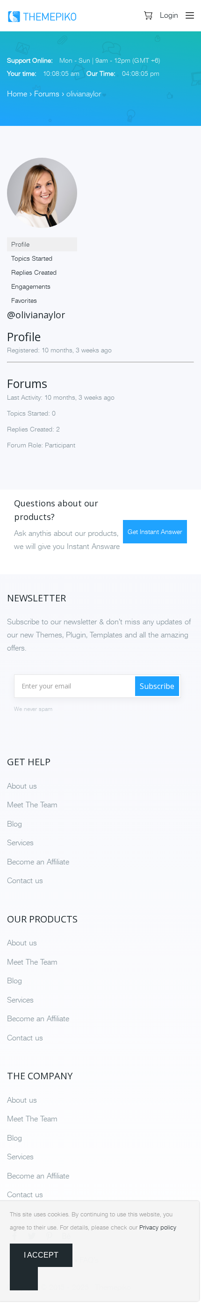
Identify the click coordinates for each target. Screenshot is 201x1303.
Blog (14, 823)
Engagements (30, 286)
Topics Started (31, 258)
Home (17, 93)
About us (22, 786)
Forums (46, 93)
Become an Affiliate (38, 861)
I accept (41, 1255)
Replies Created (34, 272)
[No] (24, 1278)
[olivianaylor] (42, 196)
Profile (20, 244)
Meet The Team (32, 804)
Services (20, 842)
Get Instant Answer (155, 531)
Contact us (25, 880)
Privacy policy (157, 1227)
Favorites (24, 300)
